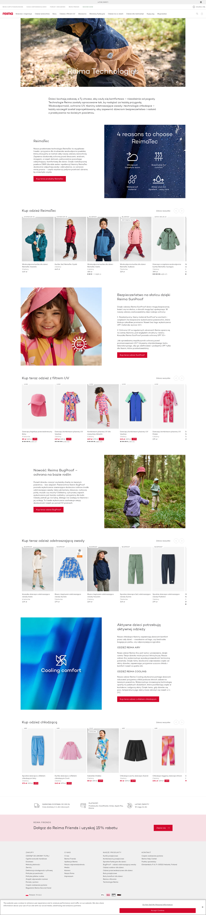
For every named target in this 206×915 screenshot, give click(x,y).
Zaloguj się (200, 7)
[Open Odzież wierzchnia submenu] (50, 13)
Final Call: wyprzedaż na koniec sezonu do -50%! (103, 2)
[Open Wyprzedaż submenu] (167, 13)
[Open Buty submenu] (57, 13)
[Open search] (197, 13)
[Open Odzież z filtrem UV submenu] (75, 13)
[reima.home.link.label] (8, 14)
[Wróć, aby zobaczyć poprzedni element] (176, 210)
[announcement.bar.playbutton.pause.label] (200, 2)
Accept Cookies (157, 910)
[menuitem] (45, 855)
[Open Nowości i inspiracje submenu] (32, 13)
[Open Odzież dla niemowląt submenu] (144, 13)
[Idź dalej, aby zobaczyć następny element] (181, 210)
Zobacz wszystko (163, 211)
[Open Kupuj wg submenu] (155, 13)
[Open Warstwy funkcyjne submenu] (105, 13)
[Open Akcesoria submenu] (87, 13)
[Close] (202, 907)
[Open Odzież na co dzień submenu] (123, 13)
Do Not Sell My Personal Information (157, 905)
